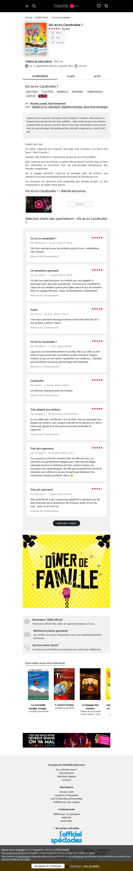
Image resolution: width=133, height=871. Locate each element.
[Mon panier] (106, 6)
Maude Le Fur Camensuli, (46, 106)
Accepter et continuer (48, 866)
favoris (60, 42)
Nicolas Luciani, (39, 103)
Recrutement (67, 773)
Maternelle (62, 91)
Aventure (30, 96)
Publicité (66, 817)
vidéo (59, 33)
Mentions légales (66, 776)
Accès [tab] (97, 76)
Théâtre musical (95, 91)
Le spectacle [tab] (40, 76)
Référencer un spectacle (66, 814)
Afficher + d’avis (66, 523)
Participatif (77, 91)
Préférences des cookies (67, 802)
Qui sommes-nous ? (66, 769)
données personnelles (70, 798)
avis (58, 37)
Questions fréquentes (66, 795)
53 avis (66, 28)
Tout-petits (47, 91)
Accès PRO (66, 820)
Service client (66, 791)
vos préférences (75, 856)
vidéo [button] (81, 204)
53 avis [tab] (71, 76)
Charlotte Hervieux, (72, 106)
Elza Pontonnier (57, 103)
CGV (53, 798)
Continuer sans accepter (85, 866)
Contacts (66, 779)
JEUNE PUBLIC (32, 91)
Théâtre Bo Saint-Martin (38, 61)
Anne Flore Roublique (96, 106)
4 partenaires (23, 856)
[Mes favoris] (99, 6)
